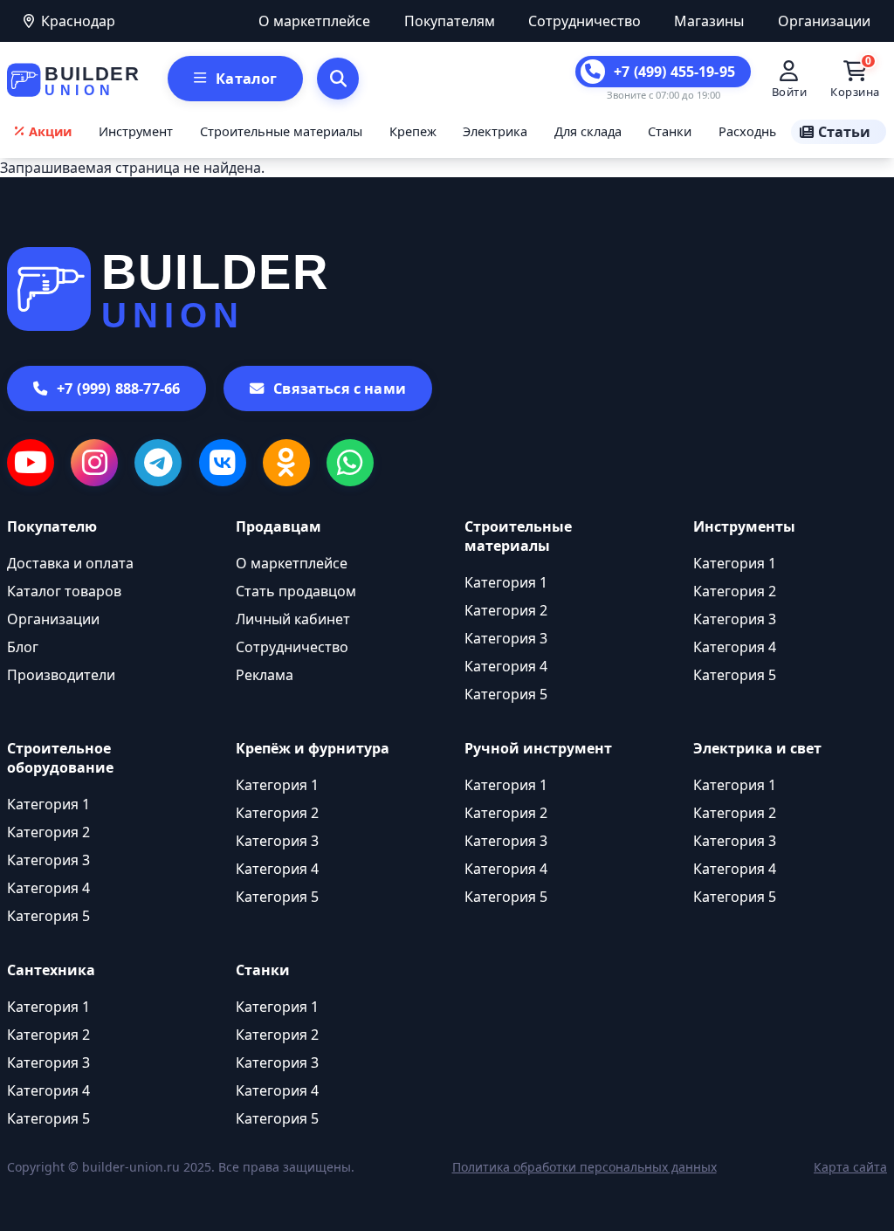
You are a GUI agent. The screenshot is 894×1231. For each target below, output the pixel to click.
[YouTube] (30, 462)
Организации (824, 21)
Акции (50, 131)
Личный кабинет (293, 619)
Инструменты (744, 526)
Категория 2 (505, 610)
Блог (22, 647)
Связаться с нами (339, 388)
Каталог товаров (64, 591)
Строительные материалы (281, 131)
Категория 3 (505, 638)
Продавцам (278, 526)
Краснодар (78, 21)
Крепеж (413, 131)
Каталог (246, 78)
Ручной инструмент (538, 748)
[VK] (222, 462)
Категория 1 (505, 582)
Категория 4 (505, 666)
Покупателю (52, 526)
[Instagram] (94, 462)
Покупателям (449, 21)
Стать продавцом (296, 591)
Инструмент (136, 131)
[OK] (286, 462)
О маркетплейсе (314, 21)
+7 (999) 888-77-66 (118, 388)
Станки (669, 131)
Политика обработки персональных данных (584, 1167)
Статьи (844, 131)
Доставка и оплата (70, 563)
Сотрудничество (584, 21)
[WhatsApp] (350, 462)
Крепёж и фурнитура (312, 748)
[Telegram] (158, 462)
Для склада (588, 131)
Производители (61, 674)
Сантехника (51, 970)
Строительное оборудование (60, 758)
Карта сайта (850, 1167)
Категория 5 (505, 694)
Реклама (264, 674)
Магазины (709, 21)
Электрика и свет (757, 748)
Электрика (495, 131)
